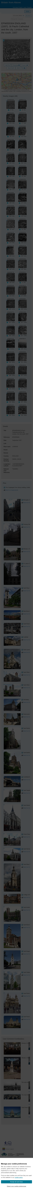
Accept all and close (16, 1182)
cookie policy (19, 1177)
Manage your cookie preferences (14, 1164)
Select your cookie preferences (16, 1186)
